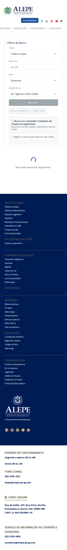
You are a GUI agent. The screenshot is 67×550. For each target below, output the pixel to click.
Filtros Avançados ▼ (19, 110)
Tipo (11, 47)
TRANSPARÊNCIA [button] (37, 28)
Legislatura (15, 87)
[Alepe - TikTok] (28, 430)
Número (13, 61)
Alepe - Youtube (56, 21)
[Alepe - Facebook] (7, 430)
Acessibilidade (30, 20)
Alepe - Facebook (41, 21)
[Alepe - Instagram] (17, 430)
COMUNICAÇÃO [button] (19, 28)
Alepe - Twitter (46, 21)
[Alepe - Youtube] (23, 430)
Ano (11, 74)
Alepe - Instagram (51, 21)
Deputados (12, 288)
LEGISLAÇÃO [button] (54, 28)
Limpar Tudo (39, 110)
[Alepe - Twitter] (12, 430)
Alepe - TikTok (61, 21)
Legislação (12, 333)
